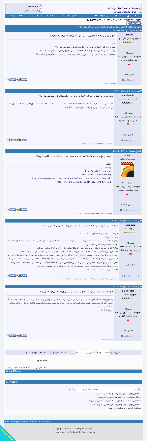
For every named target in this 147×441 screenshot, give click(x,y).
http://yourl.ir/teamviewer (98, 171)
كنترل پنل (131, 16)
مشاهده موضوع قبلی (56, 353)
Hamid (127, 155)
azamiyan (130, 225)
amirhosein (128, 95)
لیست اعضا (52, 16)
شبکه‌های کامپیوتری (96, 19)
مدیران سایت (36, 16)
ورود (13, 16)
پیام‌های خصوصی (32, 10)
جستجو (118, 16)
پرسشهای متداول (101, 16)
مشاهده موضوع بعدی (35, 353)
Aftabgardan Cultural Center (123, 8)
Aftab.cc (91, 432)
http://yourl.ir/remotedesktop (96, 175)
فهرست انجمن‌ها (132, 19)
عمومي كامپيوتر (115, 19)
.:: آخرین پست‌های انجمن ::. (75, 16)
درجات (21, 16)
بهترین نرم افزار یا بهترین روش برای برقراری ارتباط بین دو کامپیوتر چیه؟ (110, 27)
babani (129, 35)
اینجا (113, 54)
